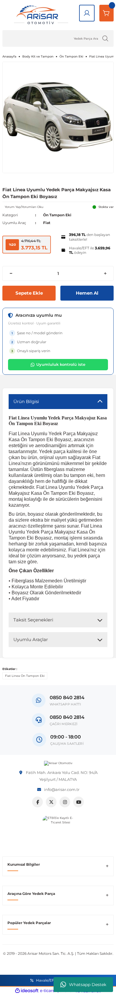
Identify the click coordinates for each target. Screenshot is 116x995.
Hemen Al (87, 293)
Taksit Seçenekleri (33, 620)
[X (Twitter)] (51, 802)
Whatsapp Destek (87, 984)
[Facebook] (37, 802)
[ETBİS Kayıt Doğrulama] (58, 831)
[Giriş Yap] (86, 13)
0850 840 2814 (67, 717)
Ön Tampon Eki (57, 215)
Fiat (46, 222)
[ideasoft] (27, 991)
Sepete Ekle (29, 293)
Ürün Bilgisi (26, 401)
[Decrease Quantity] (11, 273)
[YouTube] (78, 802)
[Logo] (58, 763)
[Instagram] (64, 802)
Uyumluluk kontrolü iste (60, 364)
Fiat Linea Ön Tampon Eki (25, 676)
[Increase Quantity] (105, 273)
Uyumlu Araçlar (30, 639)
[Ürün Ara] (105, 38)
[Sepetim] (106, 13)
